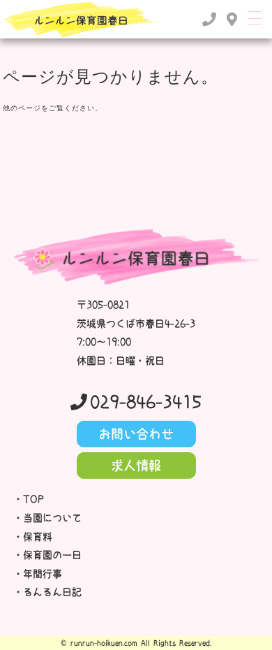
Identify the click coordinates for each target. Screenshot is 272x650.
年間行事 (42, 574)
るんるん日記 (52, 592)
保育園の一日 (52, 555)
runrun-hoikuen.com (103, 643)
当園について (52, 518)
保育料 (37, 537)
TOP (33, 499)
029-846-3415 (146, 401)
